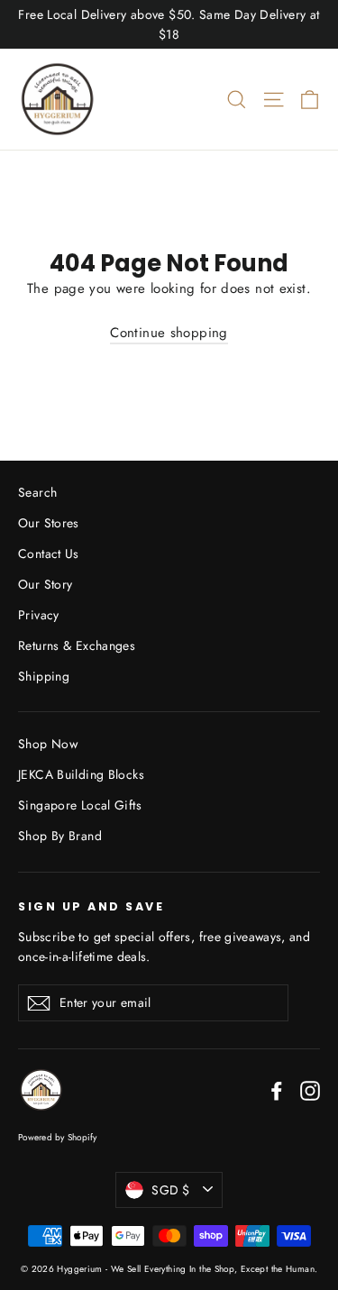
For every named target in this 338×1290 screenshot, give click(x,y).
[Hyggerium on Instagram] (310, 1089)
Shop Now (48, 744)
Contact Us (48, 553)
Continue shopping (168, 333)
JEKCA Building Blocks (81, 774)
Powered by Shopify (57, 1137)
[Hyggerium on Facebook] (277, 1089)
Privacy (38, 615)
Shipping (43, 676)
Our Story (45, 584)
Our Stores (48, 523)
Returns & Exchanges (76, 645)
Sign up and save (91, 906)
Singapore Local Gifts (80, 805)
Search (37, 492)
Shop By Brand (60, 836)
